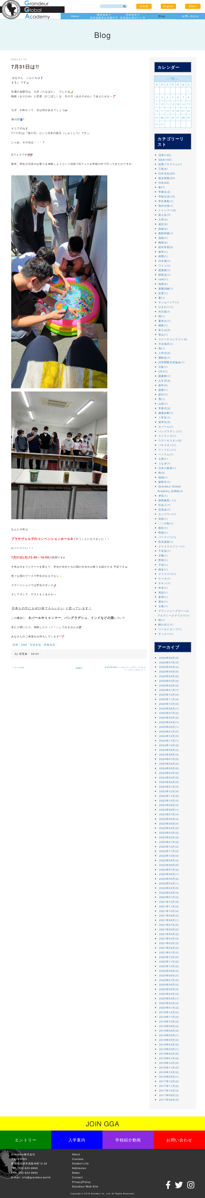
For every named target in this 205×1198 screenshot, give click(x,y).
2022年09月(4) (169, 860)
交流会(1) (164, 509)
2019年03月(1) (169, 1049)
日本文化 (35, 644)
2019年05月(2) (169, 1040)
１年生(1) (164, 417)
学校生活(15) (166, 196)
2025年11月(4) (169, 699)
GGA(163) (165, 159)
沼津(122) (164, 155)
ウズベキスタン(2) (170, 440)
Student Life (80, 1163)
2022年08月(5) (169, 865)
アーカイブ (169, 647)
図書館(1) (164, 376)
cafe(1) (163, 279)
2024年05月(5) (169, 768)
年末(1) (163, 588)
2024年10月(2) (169, 745)
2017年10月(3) (169, 1090)
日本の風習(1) (167, 468)
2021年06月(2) (169, 929)
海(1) (161, 348)
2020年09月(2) (169, 971)
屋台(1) (163, 601)
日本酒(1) (164, 261)
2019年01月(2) (169, 1058)
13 (178, 104)
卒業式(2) (164, 408)
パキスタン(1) (167, 445)
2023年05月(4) (169, 823)
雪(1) (161, 399)
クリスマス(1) (167, 574)
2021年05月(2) (169, 934)
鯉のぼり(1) (165, 624)
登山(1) (163, 334)
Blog (162, 16)
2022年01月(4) (169, 897)
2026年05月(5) (169, 671)
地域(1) (163, 477)
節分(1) (163, 394)
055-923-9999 (28, 1168)
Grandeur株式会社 (23, 1154)
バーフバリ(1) (167, 537)
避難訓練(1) (165, 288)
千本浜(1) (164, 551)
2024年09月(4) (169, 750)
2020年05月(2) (169, 989)
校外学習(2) (165, 247)
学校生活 (49, 644)
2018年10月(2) (169, 1072)
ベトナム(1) (165, 454)
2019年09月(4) (169, 1026)
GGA (24, 644)
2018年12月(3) (169, 1063)
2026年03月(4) (169, 681)
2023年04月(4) (169, 828)
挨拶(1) (163, 390)
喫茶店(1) (164, 275)
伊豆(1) (163, 495)
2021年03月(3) (169, 943)
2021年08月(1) (169, 920)
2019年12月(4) (169, 1012)
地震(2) (163, 284)
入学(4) (163, 219)
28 (183, 117)
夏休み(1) (164, 321)
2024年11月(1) (169, 740)
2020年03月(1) (169, 998)
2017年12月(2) (169, 1081)
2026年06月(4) (169, 667)
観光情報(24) (166, 178)
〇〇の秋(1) (165, 523)
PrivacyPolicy (81, 1182)
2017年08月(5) (169, 1099)
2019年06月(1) (169, 1035)
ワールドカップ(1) (170, 629)
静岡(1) (163, 256)
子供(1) (163, 565)
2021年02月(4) (169, 948)
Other (193, 6)
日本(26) (164, 182)
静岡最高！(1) (167, 500)
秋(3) (161, 472)
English (168, 6)
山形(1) (163, 403)
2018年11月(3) (169, 1067)
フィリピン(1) (167, 449)
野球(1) (163, 560)
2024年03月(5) (169, 777)
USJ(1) (163, 371)
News (76, 1173)
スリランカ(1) (167, 436)
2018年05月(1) (169, 1076)
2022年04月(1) (169, 883)
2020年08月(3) (169, 975)
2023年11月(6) (169, 796)
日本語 (144, 6)
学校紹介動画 (128, 1140)
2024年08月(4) (169, 754)
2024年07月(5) (169, 759)
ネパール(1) (165, 426)
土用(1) (163, 459)
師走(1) (163, 569)
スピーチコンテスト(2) (173, 339)
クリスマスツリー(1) (171, 546)
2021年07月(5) (169, 925)
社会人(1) (164, 505)
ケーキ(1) (164, 578)
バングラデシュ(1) (170, 431)
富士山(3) (164, 330)
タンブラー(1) (167, 514)
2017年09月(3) (169, 1095)
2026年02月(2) (169, 685)
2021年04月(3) (169, 938)
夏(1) (161, 298)
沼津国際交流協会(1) (171, 362)
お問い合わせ (190, 16)
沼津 (15, 644)
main (79, 668)
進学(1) (163, 252)
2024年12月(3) (169, 736)
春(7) (161, 187)
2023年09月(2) (169, 805)
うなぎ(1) (164, 463)
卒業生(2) (164, 192)
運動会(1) (164, 357)
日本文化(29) (166, 173)
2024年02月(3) (169, 782)
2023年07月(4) (169, 814)
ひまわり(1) (165, 307)
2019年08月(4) (169, 1030)
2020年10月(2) (169, 966)
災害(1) (163, 293)
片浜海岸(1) (165, 344)
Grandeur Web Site (85, 1186)
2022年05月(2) (169, 879)
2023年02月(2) (169, 837)
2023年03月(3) (169, 832)
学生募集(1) (165, 201)
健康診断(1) (165, 413)
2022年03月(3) (169, 888)
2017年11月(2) (169, 1086)
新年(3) (163, 385)
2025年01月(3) (169, 731)
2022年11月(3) (169, 851)
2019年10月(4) (169, 1021)
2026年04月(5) (169, 676)
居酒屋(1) (164, 270)
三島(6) (163, 169)
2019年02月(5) (169, 1053)
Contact (77, 1177)
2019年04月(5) (169, 1044)
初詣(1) (163, 592)
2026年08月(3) (169, 658)
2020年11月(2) (169, 961)
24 (162, 117)
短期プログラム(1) (170, 164)
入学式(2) (164, 353)
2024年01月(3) (169, 786)
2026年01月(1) (169, 690)
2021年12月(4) (169, 902)
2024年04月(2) (169, 773)
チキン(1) (164, 583)
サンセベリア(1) (168, 302)
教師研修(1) (165, 233)
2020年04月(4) (169, 994)
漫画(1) (163, 238)
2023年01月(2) (169, 842)
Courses (77, 1159)
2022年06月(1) (169, 874)
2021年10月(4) (169, 911)
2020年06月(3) (169, 984)
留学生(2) (164, 422)
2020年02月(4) (169, 1003)
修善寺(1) (164, 482)
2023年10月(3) (169, 800)
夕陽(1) (163, 555)
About (75, 16)
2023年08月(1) (169, 809)
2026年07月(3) (169, 662)
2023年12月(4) (169, 791)
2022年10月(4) (169, 855)
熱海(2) (163, 229)
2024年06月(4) (169, 763)
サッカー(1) (165, 634)
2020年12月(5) (169, 957)
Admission (79, 1168)
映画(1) (163, 532)
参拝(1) (163, 597)
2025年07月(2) (169, 713)
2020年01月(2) (169, 1007)
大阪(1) (163, 367)
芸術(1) (163, 519)
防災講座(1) (165, 542)
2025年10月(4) (169, 704)
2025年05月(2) (169, 717)
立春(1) (163, 606)
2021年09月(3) (169, 915)
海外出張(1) (165, 205)
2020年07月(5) (169, 980)
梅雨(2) (163, 242)
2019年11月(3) (169, 1017)
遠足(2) (163, 224)
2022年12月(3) (169, 846)
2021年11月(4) (169, 906)
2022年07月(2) (169, 869)
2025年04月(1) (169, 722)
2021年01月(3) (169, 952)
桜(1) (161, 620)
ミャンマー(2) (167, 210)
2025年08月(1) (169, 708)
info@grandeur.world (36, 1177)
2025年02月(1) (169, 727)
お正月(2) (164, 380)
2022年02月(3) (169, 892)
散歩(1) (163, 528)
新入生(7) (164, 215)
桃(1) (161, 316)
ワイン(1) (164, 265)
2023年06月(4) (169, 819)
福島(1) (163, 325)
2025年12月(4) (169, 694)
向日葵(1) (164, 311)
